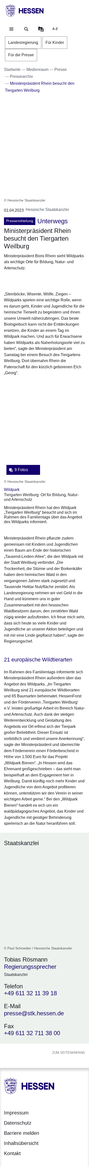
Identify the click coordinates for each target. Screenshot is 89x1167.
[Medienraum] (41, 29)
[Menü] (11, 29)
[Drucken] (46, 280)
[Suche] (26, 29)
